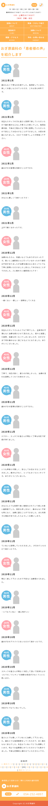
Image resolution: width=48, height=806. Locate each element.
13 (5, 767)
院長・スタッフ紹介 (36, 23)
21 (35, 767)
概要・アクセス (12, 37)
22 (39, 767)
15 (13, 767)
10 (41, 764)
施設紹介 (12, 30)
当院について (12, 23)
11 (45, 764)
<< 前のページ (7, 764)
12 (1, 767)
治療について (36, 30)
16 (17, 767)
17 (20, 767)
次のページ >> (25, 770)
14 (9, 767)
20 (31, 767)
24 (47, 767)
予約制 (34, 5)
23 (43, 767)
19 (28, 767)
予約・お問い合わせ (36, 37)
